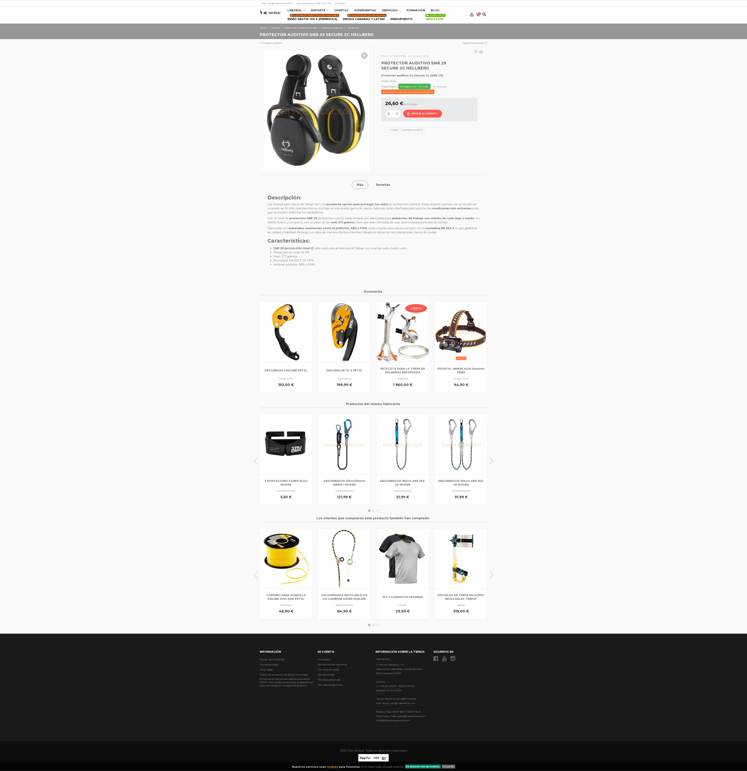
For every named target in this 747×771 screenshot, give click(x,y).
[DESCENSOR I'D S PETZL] (344, 332)
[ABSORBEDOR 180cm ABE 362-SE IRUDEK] (402, 444)
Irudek (394, 129)
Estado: (385, 81)
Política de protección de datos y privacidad (284, 674)
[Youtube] (444, 658)
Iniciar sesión (471, 15)
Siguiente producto (474, 42)
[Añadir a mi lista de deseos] (476, 52)
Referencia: (386, 56)
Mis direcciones (326, 674)
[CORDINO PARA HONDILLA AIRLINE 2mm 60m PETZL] (286, 559)
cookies (332, 766)
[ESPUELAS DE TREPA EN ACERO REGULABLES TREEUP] (461, 559)
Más (360, 185)
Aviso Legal (266, 669)
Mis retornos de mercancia (332, 664)
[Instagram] (453, 658)
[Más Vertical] (270, 12)
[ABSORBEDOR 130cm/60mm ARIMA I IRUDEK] (344, 444)
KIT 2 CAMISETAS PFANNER (403, 597)
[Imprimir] (481, 52)
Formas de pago (269, 664)
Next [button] (491, 460)
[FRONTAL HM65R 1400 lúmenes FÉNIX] (461, 332)
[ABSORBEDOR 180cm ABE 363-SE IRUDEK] (461, 444)
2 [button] (373, 511)
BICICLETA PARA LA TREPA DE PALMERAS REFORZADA (403, 370)
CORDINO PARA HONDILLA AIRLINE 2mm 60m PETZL (286, 597)
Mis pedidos (324, 659)
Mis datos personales (329, 679)
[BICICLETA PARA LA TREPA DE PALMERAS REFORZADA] (402, 332)
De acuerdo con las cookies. (423, 766)
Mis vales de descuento (330, 684)
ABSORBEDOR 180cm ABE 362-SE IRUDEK (403, 482)
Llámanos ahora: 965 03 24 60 (314, 3)
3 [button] (378, 511)
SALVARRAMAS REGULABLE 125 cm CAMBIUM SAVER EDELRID (344, 597)
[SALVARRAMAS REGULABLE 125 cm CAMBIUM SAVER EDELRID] (344, 559)
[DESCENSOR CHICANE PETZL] (286, 332)
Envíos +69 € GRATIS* (272, 659)
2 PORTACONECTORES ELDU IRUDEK (286, 482)
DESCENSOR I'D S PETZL (344, 370)
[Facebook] (435, 658)
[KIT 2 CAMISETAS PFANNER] (402, 559)
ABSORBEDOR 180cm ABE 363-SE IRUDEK (461, 482)
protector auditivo (413, 129)
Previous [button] (255, 460)
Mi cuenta (326, 651)
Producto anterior (272, 42)
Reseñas (383, 185)
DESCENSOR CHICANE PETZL (286, 370)
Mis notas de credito (329, 669)
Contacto (340, 3)
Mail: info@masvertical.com (277, 3)
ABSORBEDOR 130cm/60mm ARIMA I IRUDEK (344, 482)
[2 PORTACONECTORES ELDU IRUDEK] (286, 444)
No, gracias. (448, 766)
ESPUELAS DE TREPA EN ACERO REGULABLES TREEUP (461, 597)
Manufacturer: (415, 56)
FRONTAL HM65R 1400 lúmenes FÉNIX (461, 370)
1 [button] (369, 511)
